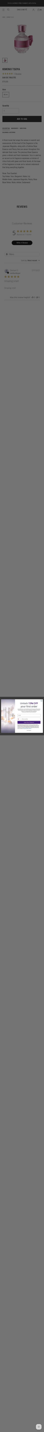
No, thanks (29, 730)
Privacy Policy (25, 728)
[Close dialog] (41, 701)
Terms (30, 728)
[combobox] (20, 719)
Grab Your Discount (29, 722)
